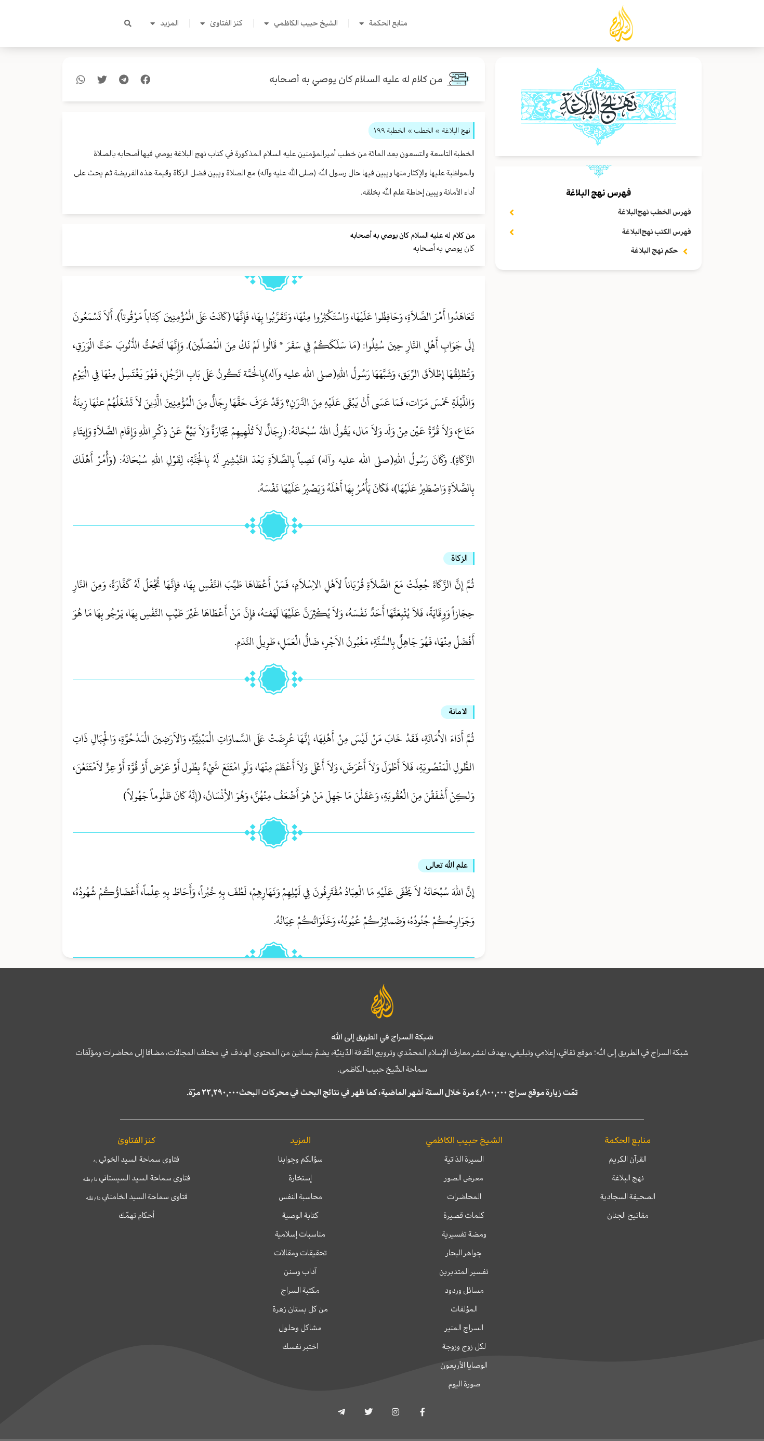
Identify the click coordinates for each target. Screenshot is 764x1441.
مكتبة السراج (300, 1290)
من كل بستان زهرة (300, 1309)
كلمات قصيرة (463, 1215)
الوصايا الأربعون (464, 1365)
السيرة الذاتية (464, 1159)
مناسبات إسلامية (300, 1234)
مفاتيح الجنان (628, 1215)
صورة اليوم (464, 1384)
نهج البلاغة (628, 1178)
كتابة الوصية (300, 1215)
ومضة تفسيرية (464, 1234)
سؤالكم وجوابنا (300, 1159)
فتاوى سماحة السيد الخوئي (136, 1159)
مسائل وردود (464, 1290)
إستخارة (300, 1178)
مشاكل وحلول (300, 1327)
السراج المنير (464, 1327)
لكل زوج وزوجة (464, 1346)
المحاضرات (464, 1196)
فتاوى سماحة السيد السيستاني (136, 1178)
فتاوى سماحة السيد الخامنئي (137, 1196)
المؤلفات (464, 1309)
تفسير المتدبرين (464, 1271)
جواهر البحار (464, 1252)
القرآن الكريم (628, 1159)
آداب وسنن (300, 1271)
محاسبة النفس (300, 1196)
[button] (128, 23)
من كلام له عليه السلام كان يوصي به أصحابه (355, 79)
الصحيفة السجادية (627, 1196)
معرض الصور (463, 1178)
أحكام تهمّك (136, 1215)
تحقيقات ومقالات (300, 1252)
